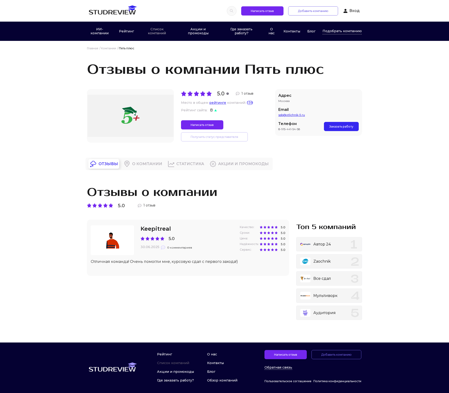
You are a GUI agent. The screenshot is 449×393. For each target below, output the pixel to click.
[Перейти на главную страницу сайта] (112, 11)
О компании (147, 164)
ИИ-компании (100, 31)
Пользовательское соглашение (287, 381)
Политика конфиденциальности (337, 381)
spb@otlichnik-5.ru (291, 115)
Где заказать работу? (241, 31)
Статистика (190, 164)
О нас (271, 31)
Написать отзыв (262, 11)
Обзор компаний (222, 380)
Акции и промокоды (198, 31)
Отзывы (108, 164)
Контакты (292, 31)
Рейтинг (126, 31)
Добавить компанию (313, 11)
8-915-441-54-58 (289, 129)
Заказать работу (341, 126)
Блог (311, 31)
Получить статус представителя (214, 137)
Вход (354, 10)
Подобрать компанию (342, 31)
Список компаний (157, 31)
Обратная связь (278, 368)
